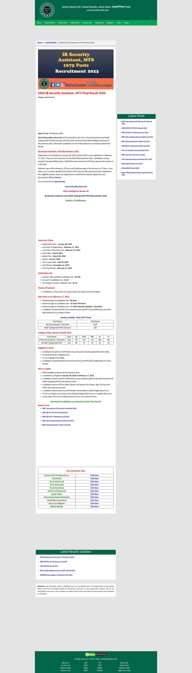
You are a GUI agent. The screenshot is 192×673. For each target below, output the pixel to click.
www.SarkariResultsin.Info (98, 10)
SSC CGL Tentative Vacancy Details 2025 (135, 150)
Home (39, 43)
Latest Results (50, 43)
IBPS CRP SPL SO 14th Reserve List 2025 (55, 417)
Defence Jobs (124, 668)
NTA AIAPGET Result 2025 (49, 566)
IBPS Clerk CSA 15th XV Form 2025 (133, 155)
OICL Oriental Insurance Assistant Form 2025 (137, 159)
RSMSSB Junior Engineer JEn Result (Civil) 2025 (56, 575)
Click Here (94, 482)
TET (99, 663)
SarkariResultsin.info (109, 659)
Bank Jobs (124, 663)
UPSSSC (100, 671)
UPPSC (99, 668)
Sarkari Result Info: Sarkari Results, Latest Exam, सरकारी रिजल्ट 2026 (96, 7)
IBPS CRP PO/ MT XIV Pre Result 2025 (55, 413)
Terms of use (65, 671)
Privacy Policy (65, 668)
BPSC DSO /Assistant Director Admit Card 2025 (58, 421)
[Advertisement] (96, 33)
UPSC (86, 665)
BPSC (86, 671)
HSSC (86, 668)
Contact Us (65, 665)
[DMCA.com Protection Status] (96, 654)
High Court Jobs (124, 671)
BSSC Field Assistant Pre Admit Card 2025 (56, 425)
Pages (126, 23)
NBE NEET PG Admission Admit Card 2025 (136, 146)
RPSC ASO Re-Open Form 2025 (132, 164)
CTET (100, 665)
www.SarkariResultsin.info (76, 187)
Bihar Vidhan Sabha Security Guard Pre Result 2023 (57, 571)
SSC (85, 663)
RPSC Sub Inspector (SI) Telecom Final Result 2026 (59, 408)
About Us (65, 663)
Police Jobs (124, 665)
